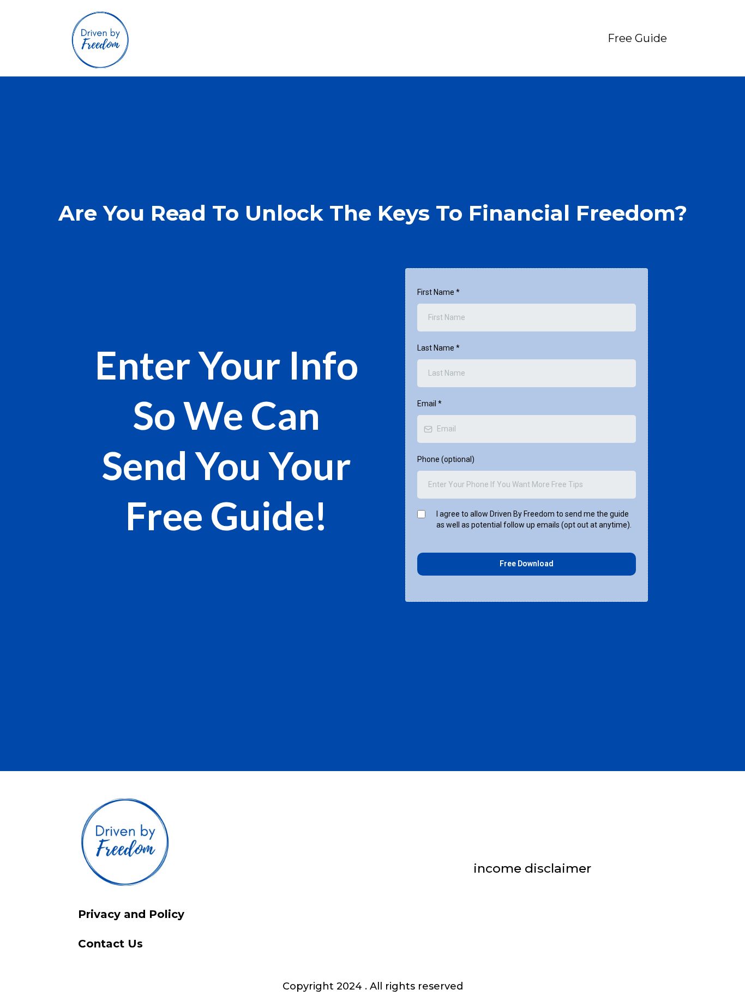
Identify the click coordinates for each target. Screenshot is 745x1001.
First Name (438, 292)
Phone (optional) (445, 459)
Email (429, 403)
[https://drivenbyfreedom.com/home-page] (99, 38)
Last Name (438, 347)
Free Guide (637, 38)
